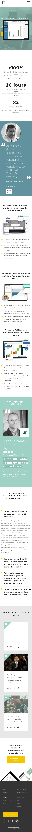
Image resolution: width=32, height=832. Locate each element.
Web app (4, 790)
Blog (18, 800)
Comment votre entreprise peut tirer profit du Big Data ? (15, 719)
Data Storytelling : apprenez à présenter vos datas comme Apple (15, 678)
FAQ (11, 800)
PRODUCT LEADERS (21, 789)
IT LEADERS (19, 794)
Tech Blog (19, 801)
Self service (5, 792)
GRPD (19, 828)
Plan (3, 794)
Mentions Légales (24, 827)
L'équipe (4, 800)
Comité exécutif (7, 12)
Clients (18, 803)
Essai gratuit (10, 814)
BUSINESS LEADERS (21, 790)
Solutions (14, 10)
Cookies (14, 828)
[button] (14, 41)
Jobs (4, 801)
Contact (4, 803)
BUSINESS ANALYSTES (22, 792)
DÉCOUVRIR (11, 646)
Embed (4, 789)
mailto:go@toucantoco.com (13, 827)
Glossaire (19, 806)
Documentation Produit (22, 808)
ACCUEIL (5, 10)
